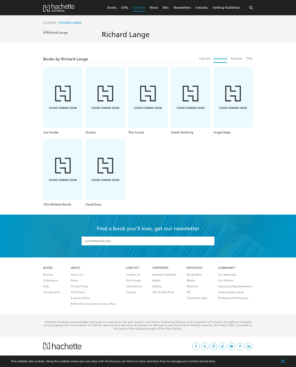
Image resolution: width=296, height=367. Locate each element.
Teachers (192, 286)
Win (166, 7)
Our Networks (227, 274)
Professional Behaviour (233, 298)
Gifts (124, 7)
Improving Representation (235, 286)
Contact (132, 268)
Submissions (134, 286)
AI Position (78, 292)
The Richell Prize (163, 292)
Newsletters (182, 7)
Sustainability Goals (231, 292)
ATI (189, 292)
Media (191, 280)
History (156, 286)
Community (226, 268)
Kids (46, 286)
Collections (50, 280)
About (75, 268)
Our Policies (225, 280)
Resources (194, 268)
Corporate (160, 268)
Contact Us (133, 274)
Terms (74, 280)
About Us (77, 274)
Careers (131, 292)
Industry (202, 7)
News (154, 7)
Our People (133, 280)
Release (236, 58)
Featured (220, 58)
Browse (48, 274)
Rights (156, 280)
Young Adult (51, 292)
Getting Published (226, 7)
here (212, 361)
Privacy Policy (79, 286)
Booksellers (194, 274)
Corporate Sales (197, 298)
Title (249, 58)
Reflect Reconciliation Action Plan (93, 304)
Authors (139, 7)
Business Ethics (80, 298)
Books (111, 7)
